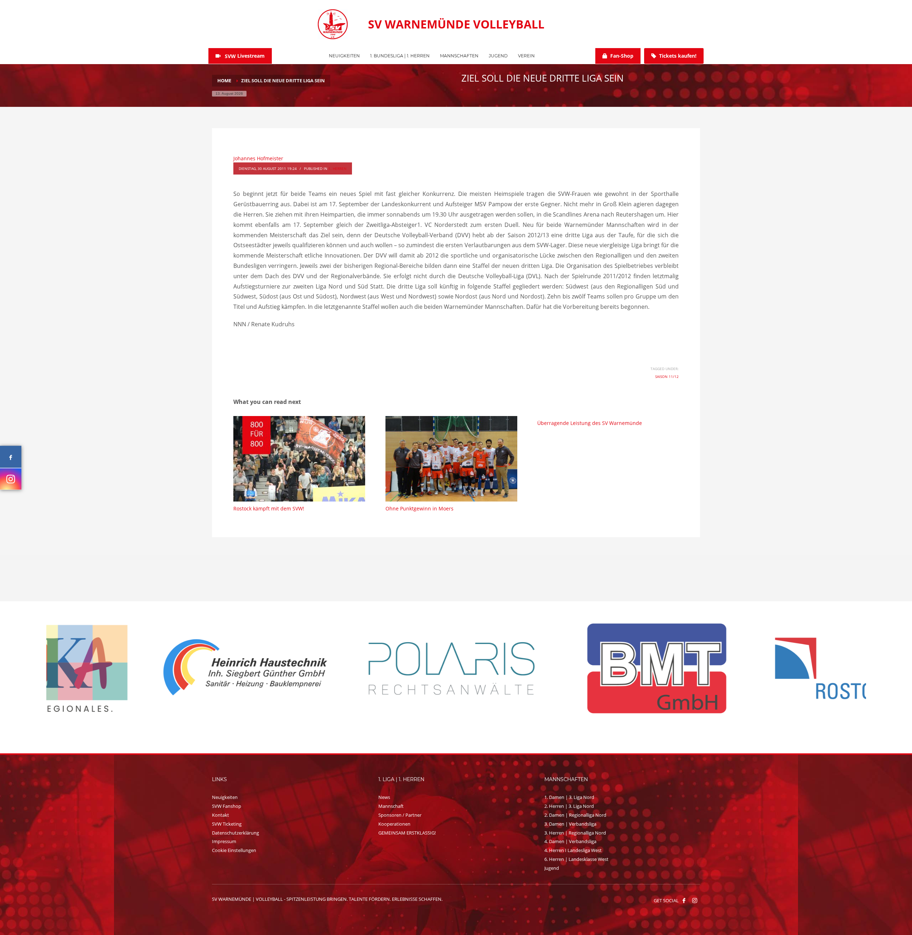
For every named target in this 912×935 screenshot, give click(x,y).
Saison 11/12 (667, 376)
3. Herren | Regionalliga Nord (575, 833)
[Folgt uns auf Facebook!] (684, 900)
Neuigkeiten (225, 797)
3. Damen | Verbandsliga (570, 824)
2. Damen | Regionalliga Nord (575, 815)
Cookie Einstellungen (234, 850)
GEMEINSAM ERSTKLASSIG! (407, 833)
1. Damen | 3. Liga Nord (569, 797)
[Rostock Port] (559, 668)
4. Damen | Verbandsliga (570, 841)
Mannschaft (391, 806)
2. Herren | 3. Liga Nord (569, 806)
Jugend (551, 868)
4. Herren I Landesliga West (573, 850)
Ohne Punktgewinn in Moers (419, 508)
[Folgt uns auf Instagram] (10, 478)
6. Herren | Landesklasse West (576, 859)
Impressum (224, 841)
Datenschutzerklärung (235, 833)
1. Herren (337, 168)
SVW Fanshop (226, 806)
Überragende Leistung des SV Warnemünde (589, 423)
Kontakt (220, 815)
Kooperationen (394, 824)
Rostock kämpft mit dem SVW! (268, 508)
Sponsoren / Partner (399, 815)
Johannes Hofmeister (258, 158)
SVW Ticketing (227, 824)
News (384, 797)
